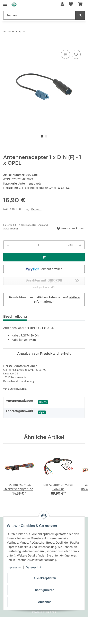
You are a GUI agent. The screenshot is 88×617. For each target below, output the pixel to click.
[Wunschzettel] (71, 4)
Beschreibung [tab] (15, 316)
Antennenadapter (30, 183)
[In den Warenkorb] (6, 44)
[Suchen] (80, 15)
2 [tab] (46, 136)
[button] (62, 4)
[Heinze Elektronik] (14, 4)
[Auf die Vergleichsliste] (65, 54)
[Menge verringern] (7, 245)
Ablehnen (45, 601)
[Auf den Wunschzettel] (76, 54)
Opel (41, 412)
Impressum (14, 567)
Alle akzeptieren (45, 578)
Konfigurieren (44, 590)
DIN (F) (42, 402)
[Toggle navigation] (5, 2)
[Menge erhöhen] (80, 245)
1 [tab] (42, 136)
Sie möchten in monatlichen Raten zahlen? (44, 299)
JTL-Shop (51, 612)
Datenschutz (34, 567)
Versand (36, 209)
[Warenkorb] (80, 4)
